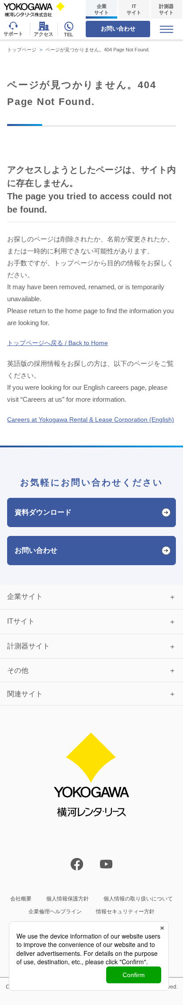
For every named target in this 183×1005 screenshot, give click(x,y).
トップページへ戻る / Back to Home (57, 342)
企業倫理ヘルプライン (55, 911)
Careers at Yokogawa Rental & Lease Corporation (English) (90, 419)
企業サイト (101, 9)
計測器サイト (166, 9)
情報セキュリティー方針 (125, 911)
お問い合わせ (118, 28)
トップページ (21, 49)
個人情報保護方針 (67, 899)
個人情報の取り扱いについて (138, 899)
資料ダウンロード (43, 512)
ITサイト (134, 9)
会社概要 (21, 899)
